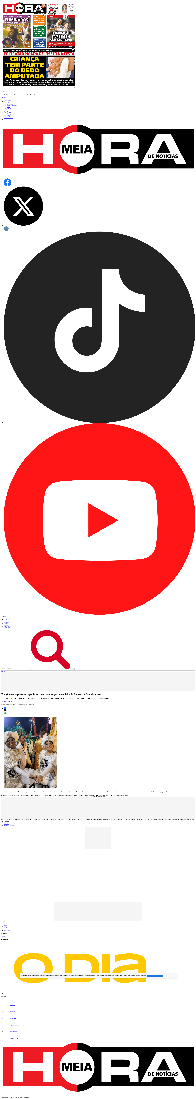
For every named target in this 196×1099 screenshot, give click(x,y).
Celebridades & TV (8, 626)
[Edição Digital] (39, 89)
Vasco (8, 116)
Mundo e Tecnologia (12, 105)
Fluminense (9, 115)
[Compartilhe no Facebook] (5, 708)
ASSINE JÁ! (4, 616)
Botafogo (9, 112)
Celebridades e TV (8, 118)
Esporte (5, 927)
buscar (72, 669)
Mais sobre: (6, 824)
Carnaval (6, 120)
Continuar (155, 975)
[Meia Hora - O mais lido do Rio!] (98, 176)
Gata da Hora (7, 627)
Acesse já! (3, 97)
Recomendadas (4, 902)
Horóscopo (6, 622)
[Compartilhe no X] (5, 711)
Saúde (8, 107)
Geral (5, 101)
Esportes (6, 111)
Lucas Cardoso (7, 701)
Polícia (8, 102)
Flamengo (9, 114)
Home (5, 119)
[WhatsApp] (5, 713)
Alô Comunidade (8, 109)
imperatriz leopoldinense (9, 825)
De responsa (10, 104)
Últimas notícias (7, 100)
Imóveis (9, 108)
